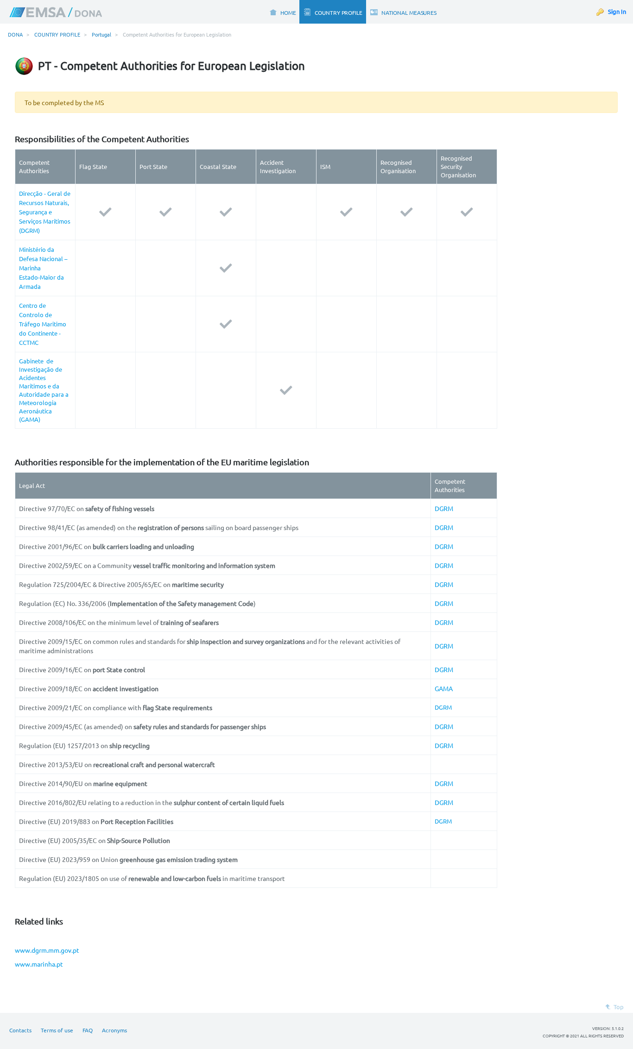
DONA (15, 34)
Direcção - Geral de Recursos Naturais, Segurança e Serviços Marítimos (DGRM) (44, 211)
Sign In (617, 11)
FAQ (87, 1030)
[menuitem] (282, 12)
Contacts (20, 1030)
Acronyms (114, 1030)
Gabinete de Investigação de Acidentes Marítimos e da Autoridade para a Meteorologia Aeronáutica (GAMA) (44, 390)
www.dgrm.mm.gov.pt (47, 950)
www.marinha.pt (39, 964)
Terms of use (57, 1030)
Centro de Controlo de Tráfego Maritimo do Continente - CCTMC (42, 323)
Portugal (101, 34)
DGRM (444, 508)
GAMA (444, 688)
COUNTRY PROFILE (57, 34)
